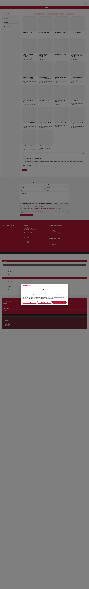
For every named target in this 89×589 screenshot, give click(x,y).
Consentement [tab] (29, 289)
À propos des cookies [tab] (60, 289)
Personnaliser (43, 302)
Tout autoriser (59, 302)
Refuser (29, 302)
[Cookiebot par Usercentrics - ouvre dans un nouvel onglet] (62, 286)
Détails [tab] (44, 289)
